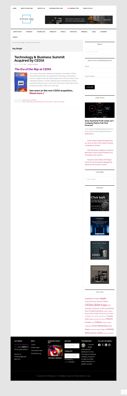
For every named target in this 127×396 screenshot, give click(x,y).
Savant (109, 326)
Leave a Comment (33, 64)
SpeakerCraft (106, 333)
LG (100, 319)
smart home (93, 329)
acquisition (89, 299)
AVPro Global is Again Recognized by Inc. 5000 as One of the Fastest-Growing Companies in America (99, 143)
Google (101, 313)
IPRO (44, 101)
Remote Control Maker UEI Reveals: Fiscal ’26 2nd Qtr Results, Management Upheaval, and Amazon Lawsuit (98, 162)
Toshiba (111, 333)
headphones (107, 313)
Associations (26, 100)
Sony (87, 332)
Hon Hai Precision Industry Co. (99, 316)
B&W (95, 301)
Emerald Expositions (96, 311)
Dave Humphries (38, 101)
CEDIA (24, 101)
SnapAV (98, 329)
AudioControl (89, 301)
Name (87, 66)
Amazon (97, 299)
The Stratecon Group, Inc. (66, 376)
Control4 (88, 308)
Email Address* (90, 76)
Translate (71, 362)
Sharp (87, 329)
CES (108, 305)
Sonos (110, 329)
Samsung (102, 325)
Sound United (96, 333)
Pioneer (94, 326)
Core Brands (95, 308)
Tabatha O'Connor (58, 101)
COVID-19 (102, 308)
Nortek (88, 322)
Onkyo (98, 322)
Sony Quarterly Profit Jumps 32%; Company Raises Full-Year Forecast (99, 123)
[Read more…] (36, 93)
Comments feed (36, 350)
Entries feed (35, 347)
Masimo (109, 319)
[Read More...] (89, 134)
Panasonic (104, 322)
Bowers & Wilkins (102, 301)
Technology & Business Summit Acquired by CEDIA (39, 58)
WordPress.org (36, 353)
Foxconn (106, 311)
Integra (91, 319)
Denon (87, 311)
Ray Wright (49, 101)
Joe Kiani (96, 319)
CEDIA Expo (29, 101)
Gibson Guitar (94, 313)
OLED (92, 322)
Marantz (104, 319)
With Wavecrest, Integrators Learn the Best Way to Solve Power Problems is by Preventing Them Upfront (99, 152)
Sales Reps (33, 100)
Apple (103, 298)
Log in (33, 344)
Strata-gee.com (26, 19)
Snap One (104, 329)
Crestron (110, 308)
